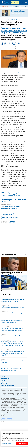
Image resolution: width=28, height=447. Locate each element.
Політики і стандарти (7, 384)
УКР (22, 2)
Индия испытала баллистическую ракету (12, 314)
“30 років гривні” (16, 6)
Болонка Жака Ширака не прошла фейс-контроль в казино (12, 321)
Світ (8, 19)
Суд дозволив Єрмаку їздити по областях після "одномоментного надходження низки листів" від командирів (18, 15)
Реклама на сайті (5, 378)
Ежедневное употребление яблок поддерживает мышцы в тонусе (12, 329)
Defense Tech (5, 6)
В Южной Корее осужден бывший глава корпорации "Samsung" (12, 194)
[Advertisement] (14, 237)
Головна (3, 19)
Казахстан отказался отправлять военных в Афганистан (11, 369)
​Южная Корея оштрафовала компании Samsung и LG (10, 207)
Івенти (3, 380)
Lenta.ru (12, 222)
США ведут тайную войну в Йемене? (12, 336)
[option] (14, 13)
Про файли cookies (6, 443)
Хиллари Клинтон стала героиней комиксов (12, 362)
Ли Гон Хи (16, 73)
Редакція (3, 382)
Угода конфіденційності (7, 385)
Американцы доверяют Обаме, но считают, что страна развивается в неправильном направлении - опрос (13, 344)
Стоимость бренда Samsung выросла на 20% (13, 201)
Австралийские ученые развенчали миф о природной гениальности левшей (12, 353)
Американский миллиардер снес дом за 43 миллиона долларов (13, 300)
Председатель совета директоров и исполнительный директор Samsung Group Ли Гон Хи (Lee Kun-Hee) (14, 30)
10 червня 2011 (14, 19)
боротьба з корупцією (10, 217)
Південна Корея (7, 214)
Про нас (3, 376)
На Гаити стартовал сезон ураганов (12, 307)
